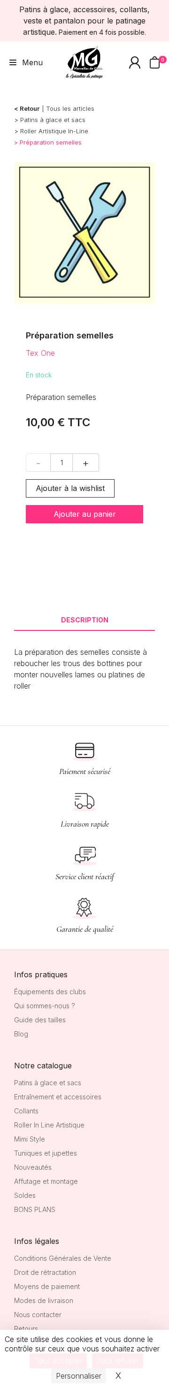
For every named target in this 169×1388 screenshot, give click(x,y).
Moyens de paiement (47, 1286)
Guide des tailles (40, 1020)
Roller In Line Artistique (49, 1125)
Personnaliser (78, 1375)
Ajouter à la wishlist (70, 488)
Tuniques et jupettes (45, 1153)
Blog (21, 1034)
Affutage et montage (46, 1181)
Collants (26, 1111)
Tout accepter (58, 1360)
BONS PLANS (34, 1209)
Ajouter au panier (85, 514)
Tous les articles (70, 108)
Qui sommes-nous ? (44, 1006)
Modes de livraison (43, 1300)
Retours (26, 1329)
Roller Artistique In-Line (54, 131)
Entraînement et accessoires (57, 1097)
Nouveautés (33, 1167)
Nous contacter (37, 1315)
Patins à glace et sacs (52, 119)
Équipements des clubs (50, 992)
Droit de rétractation (45, 1272)
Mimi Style (29, 1139)
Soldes (25, 1195)
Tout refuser (117, 1360)
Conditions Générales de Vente (62, 1258)
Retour (29, 108)
